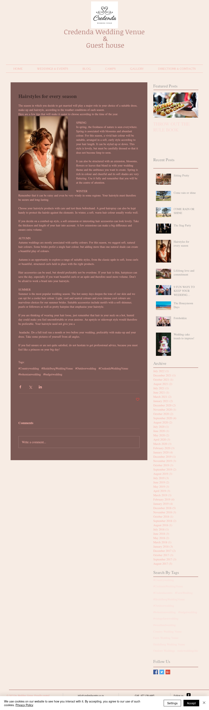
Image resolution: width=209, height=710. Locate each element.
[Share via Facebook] (20, 387)
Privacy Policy (24, 705)
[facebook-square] (189, 695)
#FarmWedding (184, 593)
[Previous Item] (160, 105)
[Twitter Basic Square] (161, 672)
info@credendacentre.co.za (91, 695)
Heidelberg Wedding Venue (169, 644)
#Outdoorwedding (85, 368)
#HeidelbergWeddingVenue (57, 368)
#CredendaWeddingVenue (113, 368)
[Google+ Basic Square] (168, 672)
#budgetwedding (52, 374)
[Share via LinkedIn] (40, 387)
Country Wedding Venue (167, 631)
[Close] (204, 703)
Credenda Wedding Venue (105, 31)
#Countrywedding (28, 368)
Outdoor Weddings (164, 651)
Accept (191, 703)
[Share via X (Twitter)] (30, 387)
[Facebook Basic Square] (155, 672)
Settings (172, 703)
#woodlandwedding (164, 625)
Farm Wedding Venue (165, 638)
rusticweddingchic (187, 651)
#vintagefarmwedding (165, 618)
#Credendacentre (162, 593)
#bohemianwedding (29, 374)
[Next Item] (191, 105)
